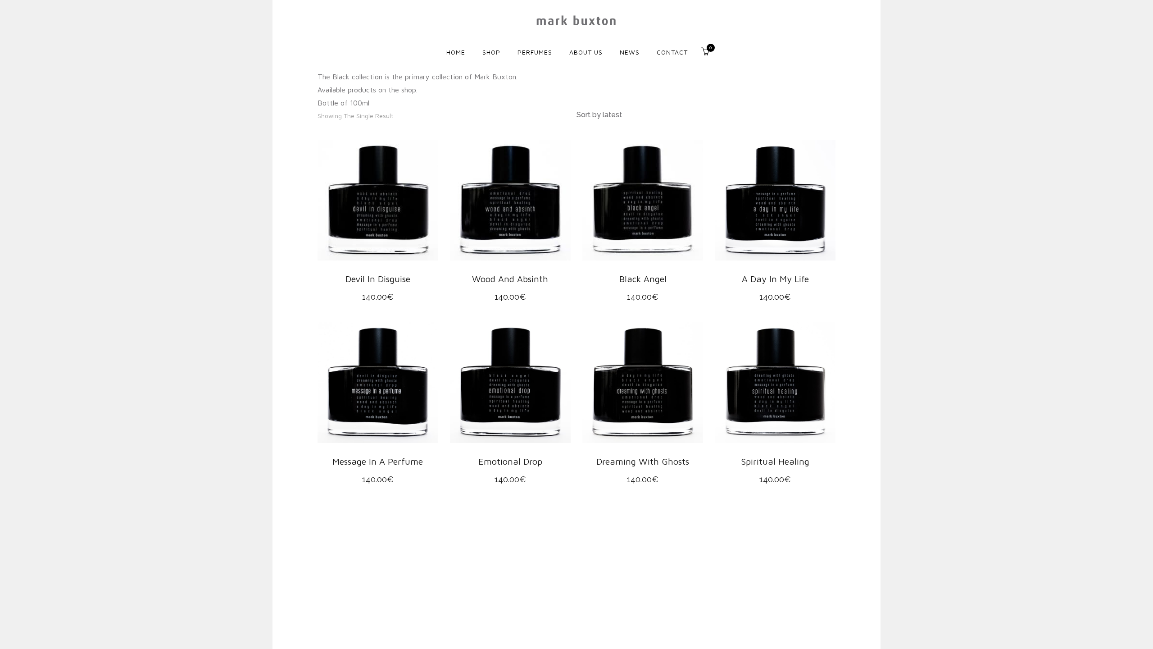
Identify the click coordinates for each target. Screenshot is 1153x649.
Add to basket (375, 200)
